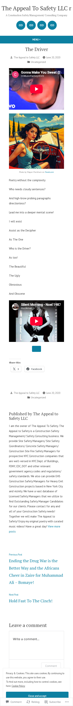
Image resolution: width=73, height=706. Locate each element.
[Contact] (20, 25)
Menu (42, 39)
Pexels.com (49, 172)
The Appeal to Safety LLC (26, 57)
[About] (41, 25)
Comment (51, 665)
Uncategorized (38, 61)
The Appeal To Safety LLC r (36, 8)
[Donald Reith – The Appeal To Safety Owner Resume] (52, 25)
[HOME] (31, 25)
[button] (36, 349)
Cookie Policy (18, 685)
